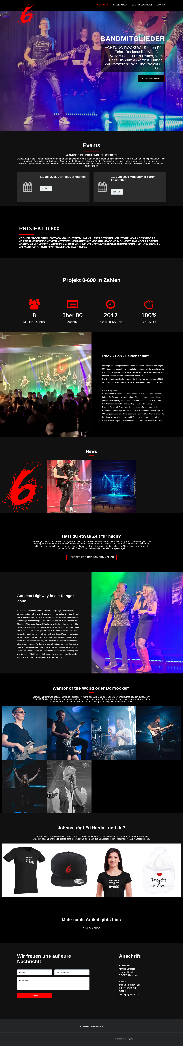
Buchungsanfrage (142, 5)
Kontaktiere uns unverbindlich (91, 557)
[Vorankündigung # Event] (24, 512)
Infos (46, 188)
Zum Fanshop (91, 74)
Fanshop (161, 5)
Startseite (103, 5)
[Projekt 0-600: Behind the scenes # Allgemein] (114, 512)
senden (35, 995)
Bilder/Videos (120, 5)
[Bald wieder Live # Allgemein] (69, 512)
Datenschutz (97, 1026)
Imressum (84, 1026)
